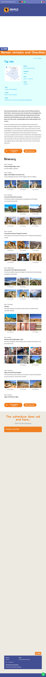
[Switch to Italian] (41, 2)
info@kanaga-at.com (12, 1)
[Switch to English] (44, 2)
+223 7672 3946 (4, 1)
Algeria (4, 49)
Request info (31, 151)
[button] (13, 151)
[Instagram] (20, 2)
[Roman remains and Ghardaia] (13, 73)
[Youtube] (22, 2)
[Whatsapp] (24, 2)
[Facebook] (18, 2)
